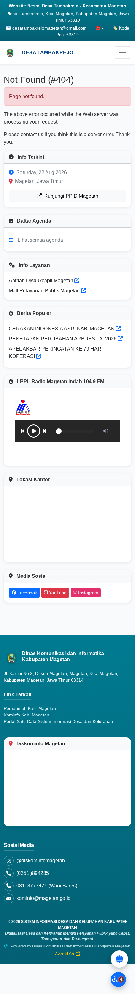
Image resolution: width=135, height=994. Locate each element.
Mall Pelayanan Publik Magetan (45, 290)
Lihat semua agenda (40, 240)
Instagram (87, 592)
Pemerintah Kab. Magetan (30, 708)
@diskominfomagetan (40, 860)
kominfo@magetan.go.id (43, 898)
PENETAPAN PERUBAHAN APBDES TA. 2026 (62, 338)
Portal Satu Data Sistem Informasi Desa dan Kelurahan (58, 721)
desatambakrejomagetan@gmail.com (49, 27)
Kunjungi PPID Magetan (70, 196)
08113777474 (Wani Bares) (46, 885)
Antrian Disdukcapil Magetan (41, 280)
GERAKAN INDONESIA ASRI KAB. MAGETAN (62, 328)
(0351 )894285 (32, 873)
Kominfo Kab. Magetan (26, 714)
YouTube (57, 592)
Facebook (26, 592)
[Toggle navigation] (122, 52)
